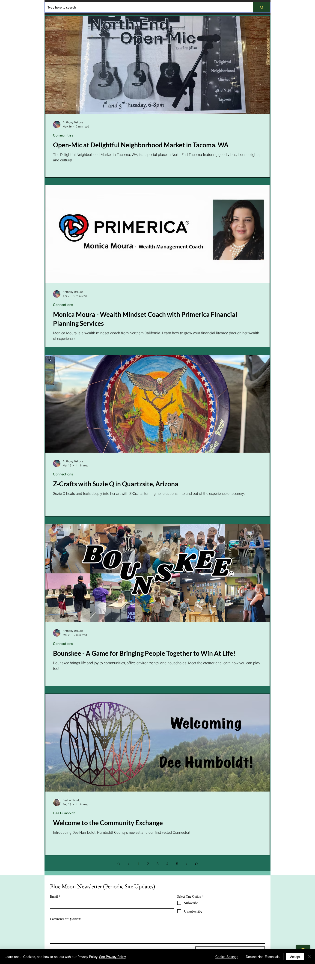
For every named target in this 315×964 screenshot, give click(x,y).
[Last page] (196, 864)
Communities (63, 135)
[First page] (119, 864)
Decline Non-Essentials (262, 956)
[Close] (309, 956)
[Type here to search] (261, 7)
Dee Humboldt (64, 813)
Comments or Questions (65, 919)
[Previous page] (128, 864)
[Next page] (186, 864)
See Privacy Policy (112, 956)
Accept (295, 956)
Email (55, 896)
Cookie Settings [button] (226, 956)
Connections (63, 304)
